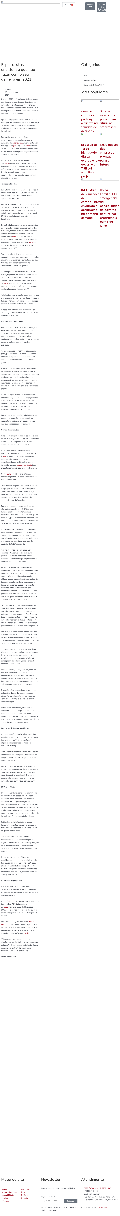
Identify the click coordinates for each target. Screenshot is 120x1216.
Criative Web (102, 1207)
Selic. (27, 933)
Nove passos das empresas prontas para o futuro (109, 154)
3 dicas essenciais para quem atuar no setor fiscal (108, 119)
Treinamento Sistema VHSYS (94, 85)
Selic (28, 146)
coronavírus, (17, 143)
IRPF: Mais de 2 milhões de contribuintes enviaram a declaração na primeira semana (91, 204)
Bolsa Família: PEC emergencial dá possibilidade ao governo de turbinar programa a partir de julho (109, 207)
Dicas (85, 75)
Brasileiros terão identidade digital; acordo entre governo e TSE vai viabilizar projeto (90, 160)
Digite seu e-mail (48, 1196)
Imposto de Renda (24, 465)
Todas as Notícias (90, 80)
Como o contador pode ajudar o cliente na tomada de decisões (90, 121)
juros (15, 146)
